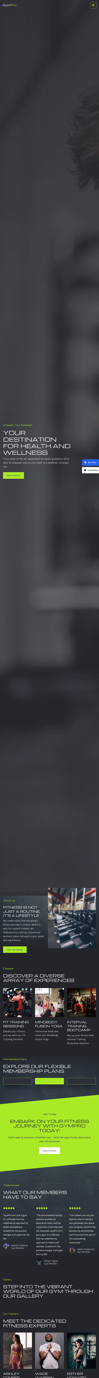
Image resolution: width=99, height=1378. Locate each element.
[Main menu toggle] (93, 5)
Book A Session (13, 475)
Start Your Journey (15, 949)
